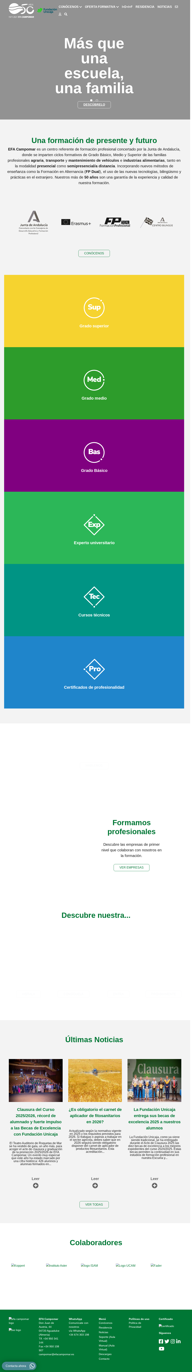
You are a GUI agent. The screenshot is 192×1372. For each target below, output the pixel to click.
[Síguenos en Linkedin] (178, 1341)
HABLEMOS (94, 765)
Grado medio (94, 398)
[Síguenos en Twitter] (166, 1341)
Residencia (145, 6)
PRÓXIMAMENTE (163, 994)
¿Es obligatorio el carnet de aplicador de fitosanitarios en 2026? (95, 1115)
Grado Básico (94, 470)
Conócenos (69, 6)
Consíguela (73, 994)
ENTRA (118, 994)
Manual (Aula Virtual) (107, 1347)
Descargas (105, 1354)
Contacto (104, 1358)
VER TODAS (94, 1204)
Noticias (165, 6)
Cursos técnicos (94, 615)
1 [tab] (91, 100)
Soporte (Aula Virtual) (107, 1338)
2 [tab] (97, 100)
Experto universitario (94, 542)
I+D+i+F (127, 6)
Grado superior (94, 326)
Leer (36, 1179)
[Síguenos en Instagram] (173, 1341)
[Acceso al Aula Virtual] (60, 14)
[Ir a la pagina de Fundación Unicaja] (47, 10)
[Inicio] (21, 10)
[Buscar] (66, 14)
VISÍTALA (28, 994)
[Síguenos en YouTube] (161, 1349)
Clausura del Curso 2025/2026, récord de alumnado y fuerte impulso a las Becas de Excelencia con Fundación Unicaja (36, 1122)
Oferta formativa (100, 6)
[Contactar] (176, 7)
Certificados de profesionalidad (94, 687)
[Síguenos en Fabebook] (161, 1341)
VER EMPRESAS (131, 867)
